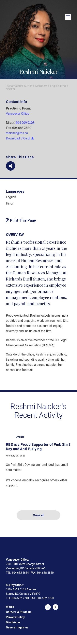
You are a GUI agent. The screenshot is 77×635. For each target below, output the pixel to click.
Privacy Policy (15, 617)
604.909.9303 (25, 123)
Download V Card (18, 138)
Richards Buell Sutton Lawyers (10, 548)
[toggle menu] (68, 17)
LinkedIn (48, 607)
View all (38, 515)
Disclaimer (13, 622)
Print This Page (23, 220)
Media (10, 606)
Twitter (55, 607)
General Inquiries (17, 627)
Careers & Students (19, 612)
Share (10, 166)
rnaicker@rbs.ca (17, 133)
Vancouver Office (17, 113)
